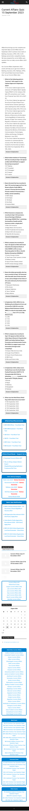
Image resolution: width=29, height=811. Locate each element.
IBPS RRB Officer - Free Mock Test (14, 425)
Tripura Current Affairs (14, 707)
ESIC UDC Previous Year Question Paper (14, 782)
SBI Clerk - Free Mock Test (12, 434)
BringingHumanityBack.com (11, 642)
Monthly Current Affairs (14, 599)
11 (7, 621)
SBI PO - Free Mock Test (11, 438)
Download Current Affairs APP (13, 458)
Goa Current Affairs (14, 665)
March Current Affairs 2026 (14, 597)
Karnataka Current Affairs (14, 678)
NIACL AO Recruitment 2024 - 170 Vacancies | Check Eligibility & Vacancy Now (14, 508)
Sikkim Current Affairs (14, 701)
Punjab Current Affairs (14, 697)
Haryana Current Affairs (14, 670)
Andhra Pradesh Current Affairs (14, 653)
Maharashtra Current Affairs (14, 682)
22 (21, 624)
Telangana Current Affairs (14, 705)
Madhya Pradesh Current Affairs (14, 684)
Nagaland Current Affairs (14, 693)
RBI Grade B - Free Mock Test (12, 446)
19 (11, 624)
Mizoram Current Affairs (14, 691)
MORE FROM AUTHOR (8, 549)
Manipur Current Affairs (14, 686)
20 (14, 624)
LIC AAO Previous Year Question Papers (14, 762)
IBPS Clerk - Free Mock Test (12, 442)
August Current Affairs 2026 (14, 586)
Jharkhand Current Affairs (14, 676)
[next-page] (5, 577)
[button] (2, 2)
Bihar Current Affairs (14, 659)
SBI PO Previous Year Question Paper (14, 723)
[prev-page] (3, 577)
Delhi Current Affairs (14, 663)
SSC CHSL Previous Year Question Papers (14, 798)
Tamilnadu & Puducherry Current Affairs (14, 703)
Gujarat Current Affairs (14, 667)
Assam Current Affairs (14, 657)
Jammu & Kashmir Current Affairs (14, 674)
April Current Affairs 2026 (14, 595)
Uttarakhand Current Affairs (14, 712)
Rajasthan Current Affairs (14, 699)
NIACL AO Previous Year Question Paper (14, 784)
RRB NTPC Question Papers (14, 796)
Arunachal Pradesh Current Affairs (14, 655)
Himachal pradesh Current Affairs (14, 672)
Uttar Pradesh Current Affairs (14, 710)
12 (11, 621)
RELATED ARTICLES (8, 547)
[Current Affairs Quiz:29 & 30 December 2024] (6, 563)
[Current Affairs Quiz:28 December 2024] (6, 571)
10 (3, 621)
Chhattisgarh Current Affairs (14, 661)
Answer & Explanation (12, 152)
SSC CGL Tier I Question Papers (14, 800)
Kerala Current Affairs (14, 680)
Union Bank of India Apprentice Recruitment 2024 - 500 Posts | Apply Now (13, 522)
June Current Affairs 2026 (14, 591)
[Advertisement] (14, 32)
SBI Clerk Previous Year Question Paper (14, 725)
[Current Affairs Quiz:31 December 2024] (6, 556)
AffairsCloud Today (14, 584)
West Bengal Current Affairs (14, 714)
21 (18, 624)
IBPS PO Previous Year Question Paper (14, 729)
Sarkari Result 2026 (14, 496)
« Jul (3, 632)
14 (18, 621)
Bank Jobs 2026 (14, 480)
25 (7, 627)
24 (3, 627)
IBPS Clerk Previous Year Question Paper (14, 731)
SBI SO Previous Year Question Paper (14, 727)
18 (7, 624)
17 (3, 624)
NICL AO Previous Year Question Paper (14, 772)
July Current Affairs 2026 (14, 588)
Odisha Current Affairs (14, 695)
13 (14, 621)
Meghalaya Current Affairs (14, 688)
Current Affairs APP (14, 582)
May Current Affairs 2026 (14, 593)
